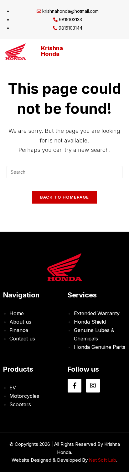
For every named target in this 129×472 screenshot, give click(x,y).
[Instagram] (93, 386)
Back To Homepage (64, 197)
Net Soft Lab (102, 460)
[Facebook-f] (74, 386)
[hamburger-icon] (115, 51)
